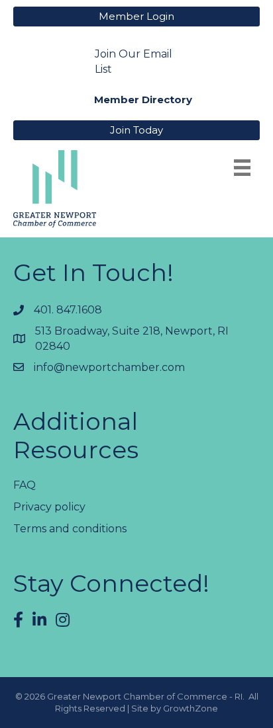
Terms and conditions (70, 528)
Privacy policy (49, 507)
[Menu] (242, 167)
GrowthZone (190, 708)
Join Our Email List (133, 61)
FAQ (24, 485)
